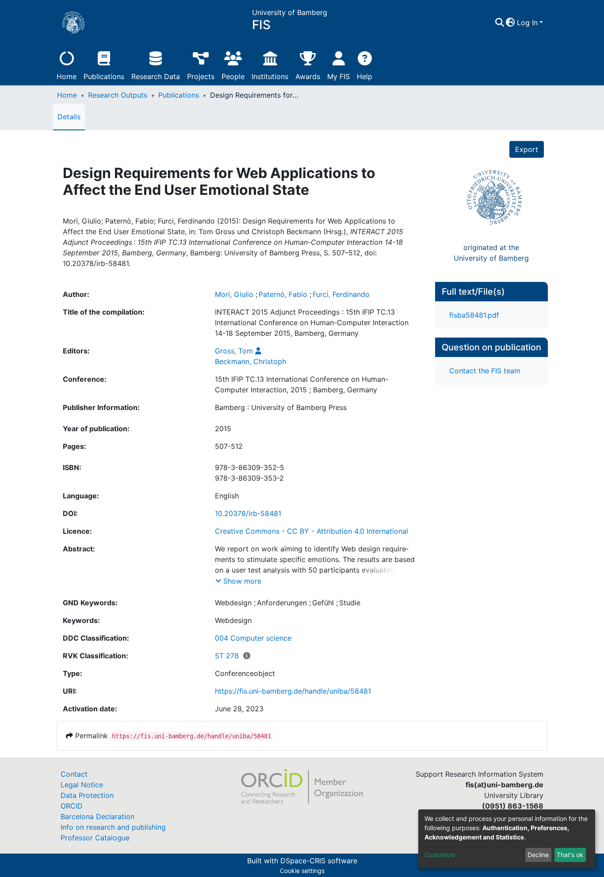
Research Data (155, 76)
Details (68, 116)
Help (364, 76)
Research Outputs (117, 95)
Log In (527, 22)
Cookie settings (302, 870)
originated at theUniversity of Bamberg (491, 252)
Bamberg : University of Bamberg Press (281, 407)
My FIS (338, 76)
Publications (104, 76)
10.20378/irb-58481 (248, 513)
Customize (439, 854)
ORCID (72, 805)
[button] (510, 22)
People (233, 76)
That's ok (570, 854)
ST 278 (227, 655)
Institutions (270, 76)
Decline (538, 854)
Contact (74, 774)
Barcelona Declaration (97, 816)
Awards (307, 76)
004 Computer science (253, 638)
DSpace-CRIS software (318, 860)
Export (526, 149)
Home (66, 76)
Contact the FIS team (484, 370)
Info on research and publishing (113, 827)
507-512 (229, 446)
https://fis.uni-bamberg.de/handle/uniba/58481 (293, 691)
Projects (200, 76)
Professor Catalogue (95, 837)
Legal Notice (82, 784)
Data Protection (87, 795)
